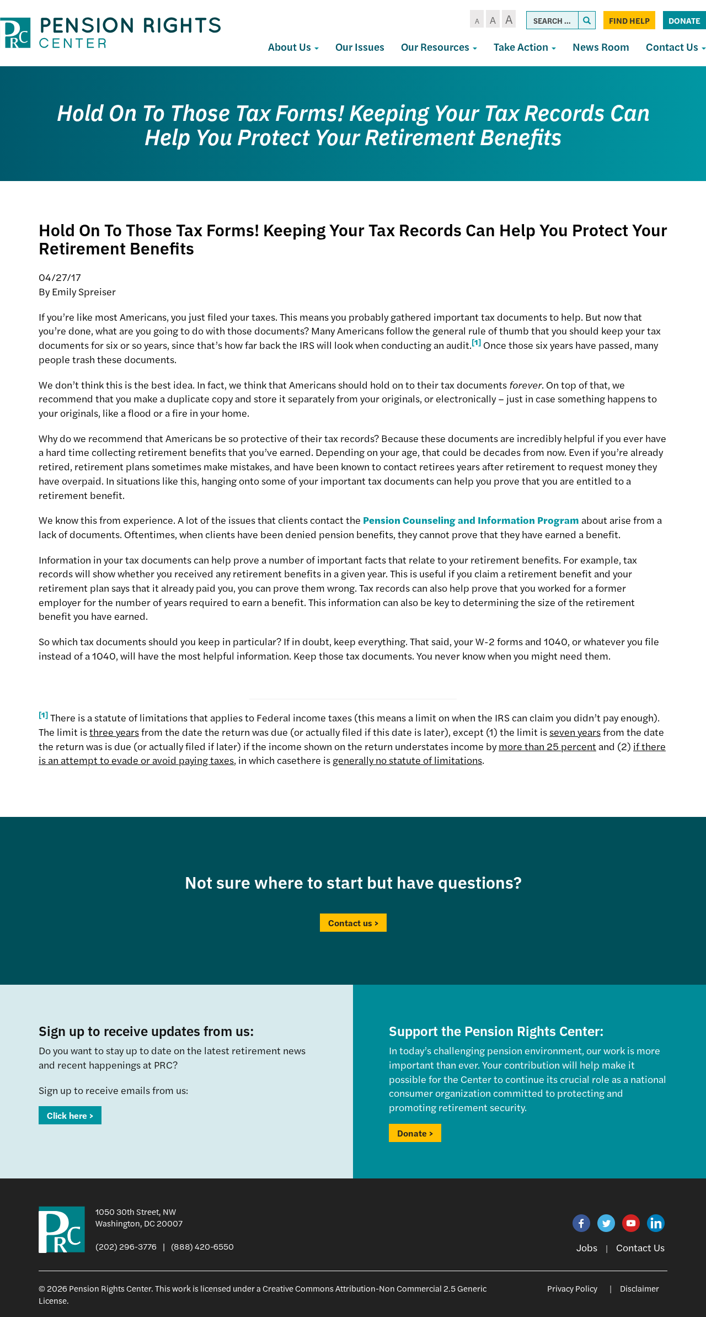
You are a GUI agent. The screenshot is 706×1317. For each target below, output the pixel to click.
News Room (601, 46)
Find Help (629, 20)
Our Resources (436, 46)
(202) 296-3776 (126, 1246)
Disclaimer (639, 1288)
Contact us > (353, 922)
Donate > (415, 1133)
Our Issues (359, 46)
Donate (684, 20)
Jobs (586, 1247)
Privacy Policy (572, 1288)
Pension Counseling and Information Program (471, 520)
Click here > (70, 1115)
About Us (290, 46)
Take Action (522, 46)
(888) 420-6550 (202, 1246)
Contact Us (640, 1247)
